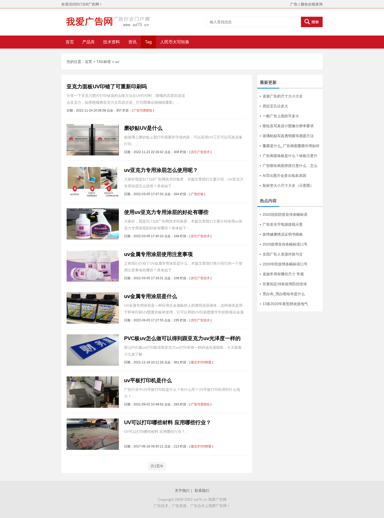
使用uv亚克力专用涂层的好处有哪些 (166, 212)
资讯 (132, 42)
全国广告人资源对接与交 (283, 254)
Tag (148, 42)
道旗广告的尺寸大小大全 (283, 96)
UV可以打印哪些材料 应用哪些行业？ (167, 422)
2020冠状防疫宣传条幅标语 (285, 214)
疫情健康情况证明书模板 (283, 234)
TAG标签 (103, 62)
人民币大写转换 (174, 42)
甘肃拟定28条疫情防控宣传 (285, 284)
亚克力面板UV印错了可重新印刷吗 (107, 86)
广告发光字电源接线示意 (283, 224)
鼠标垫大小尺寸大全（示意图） (288, 185)
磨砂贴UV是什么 (143, 128)
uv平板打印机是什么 (148, 380)
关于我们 (182, 490)
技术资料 (111, 42)
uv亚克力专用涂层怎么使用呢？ (161, 170)
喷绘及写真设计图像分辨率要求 (288, 126)
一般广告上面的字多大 (281, 116)
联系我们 (202, 490)
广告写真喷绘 (142, 110)
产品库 (88, 42)
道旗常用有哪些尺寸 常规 (283, 274)
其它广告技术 (200, 152)
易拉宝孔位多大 (275, 106)
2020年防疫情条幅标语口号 (285, 264)
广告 (294, 4)
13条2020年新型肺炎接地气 (285, 304)
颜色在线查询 (312, 4)
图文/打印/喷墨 (201, 362)
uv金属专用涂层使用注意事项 (158, 254)
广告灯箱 (197, 194)
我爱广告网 (217, 499)
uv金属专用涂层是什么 (150, 296)
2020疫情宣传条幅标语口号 (285, 244)
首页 (70, 42)
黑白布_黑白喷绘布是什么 (284, 294)
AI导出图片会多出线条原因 (284, 175)
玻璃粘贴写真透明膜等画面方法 (288, 136)
